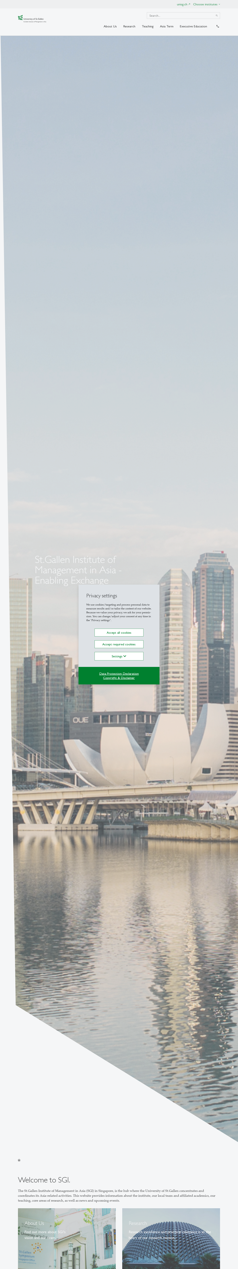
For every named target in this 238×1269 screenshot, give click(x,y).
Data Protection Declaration (119, 673)
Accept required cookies (119, 644)
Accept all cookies (119, 632)
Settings (117, 656)
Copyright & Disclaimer (119, 678)
